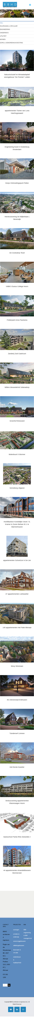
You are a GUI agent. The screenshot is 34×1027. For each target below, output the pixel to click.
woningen (16, 930)
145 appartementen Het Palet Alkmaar (17, 628)
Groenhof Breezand (17, 421)
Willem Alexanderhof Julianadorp (17, 387)
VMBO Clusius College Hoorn (17, 286)
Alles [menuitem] (1, 23)
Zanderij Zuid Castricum (17, 354)
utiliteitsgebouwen (18, 945)
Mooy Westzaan (17, 666)
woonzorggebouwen (19, 941)
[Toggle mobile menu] (30, 5)
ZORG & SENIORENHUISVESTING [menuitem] (11, 43)
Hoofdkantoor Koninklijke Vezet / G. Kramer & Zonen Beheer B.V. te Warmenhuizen (17, 524)
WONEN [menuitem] (2, 39)
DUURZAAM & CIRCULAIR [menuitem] (8, 26)
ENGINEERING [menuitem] (5, 29)
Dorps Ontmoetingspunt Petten (17, 183)
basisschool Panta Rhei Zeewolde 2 (17, 837)
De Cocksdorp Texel (17, 253)
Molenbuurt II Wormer (17, 454)
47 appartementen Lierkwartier (17, 594)
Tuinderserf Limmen (17, 733)
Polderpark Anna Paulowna (17, 320)
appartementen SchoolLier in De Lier (17, 560)
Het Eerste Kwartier (17, 767)
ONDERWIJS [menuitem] (4, 33)
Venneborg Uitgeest (17, 488)
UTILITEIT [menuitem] (3, 36)
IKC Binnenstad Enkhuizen (17, 700)
